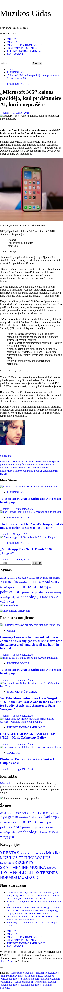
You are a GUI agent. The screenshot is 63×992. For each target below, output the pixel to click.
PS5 (51, 593)
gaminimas (23, 582)
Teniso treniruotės (23, 981)
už (56, 597)
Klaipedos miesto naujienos (39, 975)
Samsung (57, 593)
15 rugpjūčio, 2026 (23, 508)
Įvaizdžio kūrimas (50, 978)
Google (31, 582)
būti (33, 578)
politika (6, 592)
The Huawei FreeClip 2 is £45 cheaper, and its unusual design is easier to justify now (31, 525)
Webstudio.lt (6, 783)
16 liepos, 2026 (21, 559)
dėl (1, 582)
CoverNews (7, 961)
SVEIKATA (51, 868)
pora (17, 591)
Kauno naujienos (10, 984)
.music (4, 577)
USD (52, 597)
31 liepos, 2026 (21, 534)
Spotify (11, 597)
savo (3, 597)
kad (47, 581)
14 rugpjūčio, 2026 (23, 769)
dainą (45, 577)
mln (20, 587)
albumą (12, 578)
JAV (42, 582)
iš (39, 581)
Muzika (11, 630)
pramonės (26, 592)
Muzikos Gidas (25, 13)
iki (36, 582)
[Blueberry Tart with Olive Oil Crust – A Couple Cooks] (30, 747)
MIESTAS (12, 39)
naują (44, 587)
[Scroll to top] (1, 964)
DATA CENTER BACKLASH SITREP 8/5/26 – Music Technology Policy (27, 735)
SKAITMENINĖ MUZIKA (22, 48)
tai (17, 597)
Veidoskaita (6, 981)
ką (1, 587)
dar (50, 577)
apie (18, 577)
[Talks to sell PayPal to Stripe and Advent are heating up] (29, 486)
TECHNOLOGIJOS (18, 83)
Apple (25, 577)
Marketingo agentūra (22, 972)
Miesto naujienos (10, 978)
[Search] (1, 60)
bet (30, 578)
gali (5, 581)
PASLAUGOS (15, 54)
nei (50, 587)
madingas (7, 587)
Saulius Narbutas (30, 978)
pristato (40, 592)
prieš (32, 593)
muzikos (31, 586)
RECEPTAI (13, 752)
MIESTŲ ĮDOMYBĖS (32, 853)
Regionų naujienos (31, 984)
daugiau (56, 578)
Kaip (53, 581)
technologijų (30, 596)
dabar (39, 577)
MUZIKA (12, 42)
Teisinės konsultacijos (47, 972)
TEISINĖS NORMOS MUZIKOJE (26, 51)
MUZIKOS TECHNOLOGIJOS (24, 45)
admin (6, 112)
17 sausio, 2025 (21, 112)
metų (15, 587)
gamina (13, 582)
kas (59, 582)
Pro (48, 592)
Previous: (29, 464)
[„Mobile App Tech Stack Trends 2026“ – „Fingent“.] (29, 537)
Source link (6, 455)
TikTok (45, 597)
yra (11, 601)
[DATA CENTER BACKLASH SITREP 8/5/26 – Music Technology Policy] (31, 721)
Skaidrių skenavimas (12, 975)
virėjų (4, 601)
